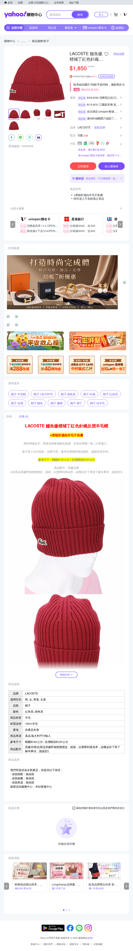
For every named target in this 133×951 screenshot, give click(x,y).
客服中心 (35, 944)
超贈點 (120, 28)
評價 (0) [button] (23, 416)
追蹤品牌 (99, 127)
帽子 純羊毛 (97, 403)
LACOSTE (84, 127)
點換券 (33, 28)
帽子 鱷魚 (37, 403)
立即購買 (83, 166)
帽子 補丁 (76, 403)
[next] (120, 224)
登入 (101, 14)
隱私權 (86, 944)
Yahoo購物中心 (23, 14)
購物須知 (61, 944)
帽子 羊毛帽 (18, 394)
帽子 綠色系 (68, 394)
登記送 (52, 28)
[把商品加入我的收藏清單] (106, 54)
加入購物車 (111, 166)
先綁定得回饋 (106, 76)
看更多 (69, 28)
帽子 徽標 (57, 403)
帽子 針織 (89, 394)
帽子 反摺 (17, 403)
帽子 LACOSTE (43, 394)
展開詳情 (65, 674)
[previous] (12, 224)
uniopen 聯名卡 (97, 28)
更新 (90, 937)
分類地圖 (97, 944)
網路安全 (74, 944)
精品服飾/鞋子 (40, 41)
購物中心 (9, 41)
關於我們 (48, 944)
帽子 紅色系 (110, 394)
